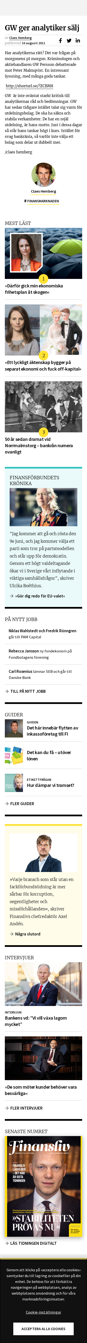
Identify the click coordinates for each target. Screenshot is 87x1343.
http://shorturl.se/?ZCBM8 (29, 85)
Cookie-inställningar (43, 1312)
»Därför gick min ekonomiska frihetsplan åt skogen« (34, 289)
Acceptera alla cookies (44, 1328)
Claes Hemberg (20, 38)
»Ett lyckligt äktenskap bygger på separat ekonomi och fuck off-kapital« (43, 365)
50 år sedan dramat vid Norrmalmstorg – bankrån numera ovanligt (39, 445)
